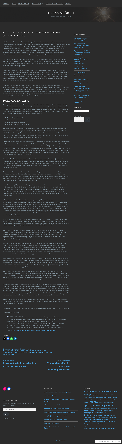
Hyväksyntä (113, 399)
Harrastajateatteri (111, 394)
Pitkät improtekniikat (103, 417)
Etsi (88, 119)
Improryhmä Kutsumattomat (30, 352)
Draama (93, 391)
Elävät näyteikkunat (33, 351)
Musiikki (94, 412)
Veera (16, 349)
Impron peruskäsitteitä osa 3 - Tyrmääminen (56, 408)
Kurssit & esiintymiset (54, 3)
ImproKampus (99, 402)
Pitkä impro (94, 417)
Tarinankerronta (107, 424)
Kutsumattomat (47, 352)
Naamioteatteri (108, 412)
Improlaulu (106, 402)
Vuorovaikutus (108, 428)
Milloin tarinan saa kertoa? (51, 423)
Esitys (44, 351)
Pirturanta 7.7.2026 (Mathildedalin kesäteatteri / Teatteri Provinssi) (82, 45)
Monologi (111, 410)
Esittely (6, 3)
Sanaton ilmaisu (88, 419)
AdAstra (87, 391)
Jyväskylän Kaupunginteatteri (99, 405)
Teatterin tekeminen (95, 426)
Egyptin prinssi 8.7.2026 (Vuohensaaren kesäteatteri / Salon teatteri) (82, 52)
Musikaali (101, 413)
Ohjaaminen (108, 415)
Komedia (87, 410)
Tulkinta (102, 426)
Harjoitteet (95, 394)
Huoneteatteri (108, 399)
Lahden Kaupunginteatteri (102, 410)
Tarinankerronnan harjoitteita (52, 405)
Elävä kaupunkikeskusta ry (15, 351)
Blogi (14, 3)
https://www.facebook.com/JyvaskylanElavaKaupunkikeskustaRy (33, 330)
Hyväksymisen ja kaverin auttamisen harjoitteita (57, 392)
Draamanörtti (61, 13)
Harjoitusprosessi (102, 394)
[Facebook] (9, 389)
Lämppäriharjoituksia (50, 395)
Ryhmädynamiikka (112, 417)
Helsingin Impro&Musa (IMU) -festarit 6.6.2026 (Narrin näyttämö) (80, 74)
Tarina (100, 424)
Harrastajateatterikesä (89, 397)
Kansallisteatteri (89, 408)
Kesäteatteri (103, 408)
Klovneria (114, 408)
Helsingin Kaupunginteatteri (103, 397)
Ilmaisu (86, 402)
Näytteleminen (90, 415)
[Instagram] (4, 389)
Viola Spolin (98, 428)
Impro (17, 352)
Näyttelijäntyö (100, 415)
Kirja (108, 408)
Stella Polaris (109, 421)
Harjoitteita (36, 3)
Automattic (63, 440)
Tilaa (6, 414)
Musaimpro (87, 413)
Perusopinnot (87, 417)
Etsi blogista (77, 116)
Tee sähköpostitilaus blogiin (10, 400)
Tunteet (106, 426)
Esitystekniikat (8, 352)
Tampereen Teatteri (91, 424)
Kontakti (93, 410)
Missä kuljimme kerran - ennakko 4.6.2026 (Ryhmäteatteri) (60, 412)
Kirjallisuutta (23, 3)
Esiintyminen (26, 349)
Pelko (114, 415)
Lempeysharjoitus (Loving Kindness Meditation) (57, 416)
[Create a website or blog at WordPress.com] (56, 440)
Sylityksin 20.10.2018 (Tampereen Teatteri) (55, 419)
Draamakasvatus (103, 391)
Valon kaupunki (8, 354)
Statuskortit (100, 421)
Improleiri (111, 402)
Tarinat (68, 3)
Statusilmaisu (90, 421)
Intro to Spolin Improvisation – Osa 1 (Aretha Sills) (19, 364)
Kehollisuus (96, 408)
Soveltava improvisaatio (100, 419)
